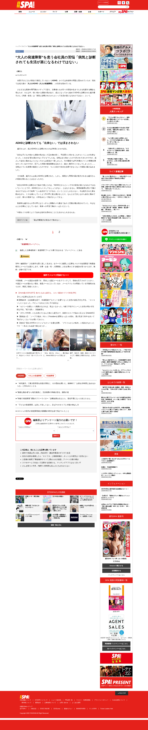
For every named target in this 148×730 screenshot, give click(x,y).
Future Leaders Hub (106, 708)
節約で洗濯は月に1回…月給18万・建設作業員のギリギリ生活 (46, 453)
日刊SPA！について (41, 700)
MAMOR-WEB (81, 708)
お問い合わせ (64, 702)
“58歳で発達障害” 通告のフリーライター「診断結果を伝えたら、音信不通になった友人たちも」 (54, 398)
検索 (127, 6)
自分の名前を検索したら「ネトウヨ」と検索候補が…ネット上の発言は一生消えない (55, 456)
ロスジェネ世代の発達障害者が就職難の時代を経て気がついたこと (43, 411)
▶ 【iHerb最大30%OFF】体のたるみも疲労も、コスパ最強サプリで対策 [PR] (45, 293)
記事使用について (50, 702)
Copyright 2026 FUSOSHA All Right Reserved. (34, 713)
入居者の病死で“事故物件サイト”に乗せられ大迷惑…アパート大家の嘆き (50, 459)
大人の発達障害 (35, 376)
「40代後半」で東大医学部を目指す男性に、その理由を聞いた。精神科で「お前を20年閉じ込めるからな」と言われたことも (56, 384)
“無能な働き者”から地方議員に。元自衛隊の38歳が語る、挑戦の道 (43, 392)
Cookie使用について (118, 700)
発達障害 (50, 376)
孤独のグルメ (68, 708)
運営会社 (38, 702)
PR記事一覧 (69, 700)
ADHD (21, 376)
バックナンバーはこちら (116, 575)
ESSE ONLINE (45, 708)
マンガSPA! (93, 708)
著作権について (27, 702)
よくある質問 (76, 702)
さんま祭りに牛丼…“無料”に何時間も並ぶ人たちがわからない (46, 466)
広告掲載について (26, 700)
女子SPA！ (23, 708)
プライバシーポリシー (101, 700)
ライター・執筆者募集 (83, 700)
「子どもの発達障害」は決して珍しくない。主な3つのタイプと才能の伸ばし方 (48, 405)
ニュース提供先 (56, 700)
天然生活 (34, 708)
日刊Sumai (57, 708)
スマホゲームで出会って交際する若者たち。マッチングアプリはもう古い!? (51, 463)
